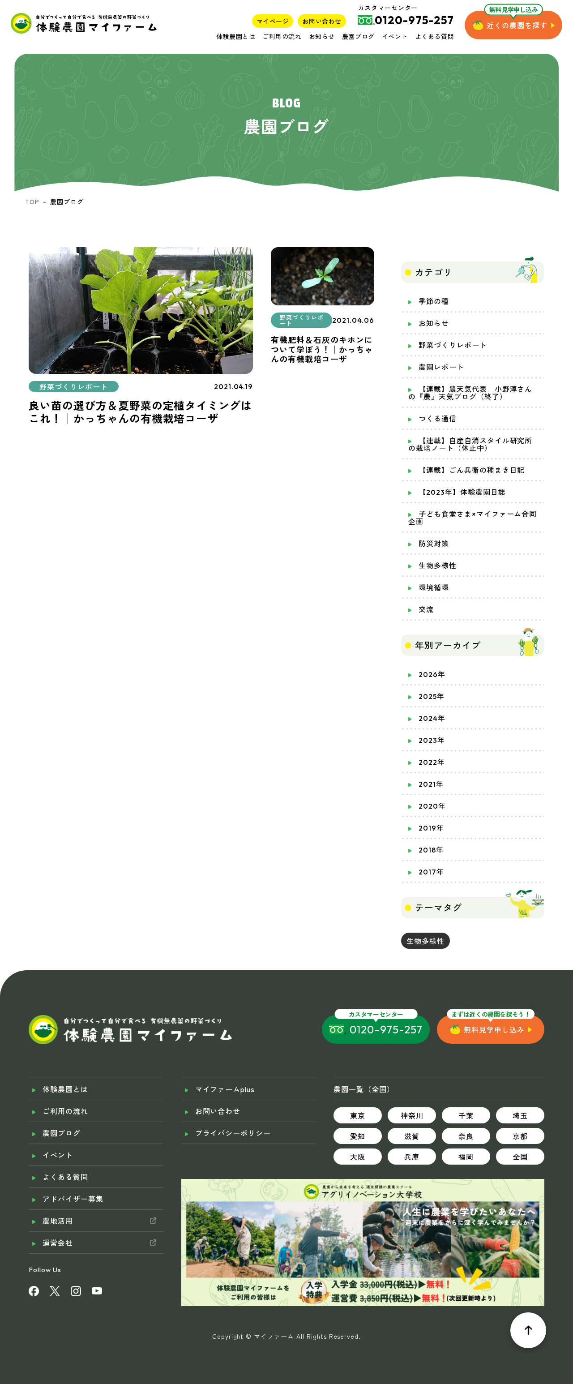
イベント (395, 36)
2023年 (432, 740)
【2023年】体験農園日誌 (462, 492)
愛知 (357, 1136)
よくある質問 (434, 36)
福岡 (466, 1156)
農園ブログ (358, 36)
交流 (426, 609)
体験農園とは (235, 36)
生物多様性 (438, 565)
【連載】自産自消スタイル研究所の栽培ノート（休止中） (470, 444)
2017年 (431, 871)
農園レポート (441, 367)
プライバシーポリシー (233, 1132)
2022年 (432, 762)
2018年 (431, 849)
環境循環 (434, 587)
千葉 (466, 1115)
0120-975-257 (386, 1029)
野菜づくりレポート (453, 345)
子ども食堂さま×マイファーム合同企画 (472, 518)
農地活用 (58, 1220)
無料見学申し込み (494, 1029)
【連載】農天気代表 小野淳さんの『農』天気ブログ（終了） (470, 393)
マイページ (273, 21)
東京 (357, 1115)
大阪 (357, 1156)
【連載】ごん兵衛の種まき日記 (472, 470)
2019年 (431, 827)
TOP (32, 201)
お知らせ (322, 36)
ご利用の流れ (281, 36)
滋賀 (411, 1136)
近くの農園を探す (517, 25)
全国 (520, 1156)
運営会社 (58, 1242)
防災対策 (434, 543)
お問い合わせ (321, 21)
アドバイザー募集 (73, 1198)
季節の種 (434, 301)
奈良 (466, 1136)
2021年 (431, 784)
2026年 (432, 674)
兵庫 (411, 1156)
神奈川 (412, 1115)
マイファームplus (225, 1089)
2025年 (432, 696)
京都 (520, 1136)
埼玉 (520, 1115)
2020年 (432, 805)
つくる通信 (438, 418)
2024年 (432, 718)
